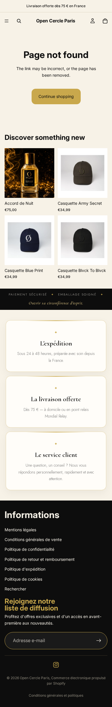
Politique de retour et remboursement (40, 559)
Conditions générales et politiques (56, 695)
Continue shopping (56, 96)
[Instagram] (56, 664)
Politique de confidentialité (29, 549)
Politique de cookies (23, 579)
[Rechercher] (19, 21)
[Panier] (105, 21)
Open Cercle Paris (34, 678)
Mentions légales (20, 529)
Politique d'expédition (25, 569)
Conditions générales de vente (33, 539)
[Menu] (6, 21)
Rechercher (15, 588)
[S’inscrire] (99, 641)
